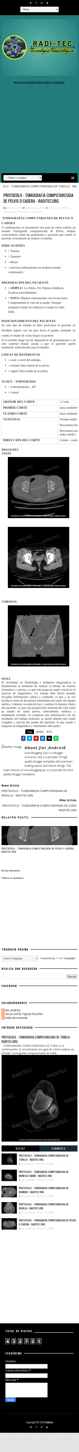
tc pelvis (64, 207)
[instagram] (42, 3)
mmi (51, 207)
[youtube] (47, 3)
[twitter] (31, 3)
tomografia (10, 211)
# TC (49, 731)
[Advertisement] (39, 130)
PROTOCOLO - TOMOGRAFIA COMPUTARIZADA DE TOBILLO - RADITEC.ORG (37, 1039)
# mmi (39, 731)
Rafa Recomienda (16, 1018)
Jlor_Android (12, 1010)
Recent (20, 1148)
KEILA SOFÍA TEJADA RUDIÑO (24, 1014)
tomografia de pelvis (30, 211)
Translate (69, 958)
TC (56, 207)
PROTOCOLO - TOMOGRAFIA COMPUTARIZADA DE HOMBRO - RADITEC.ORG (44, 1190)
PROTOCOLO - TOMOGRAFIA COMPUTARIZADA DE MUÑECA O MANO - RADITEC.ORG (44, 1174)
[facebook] (36, 3)
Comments (58, 1148)
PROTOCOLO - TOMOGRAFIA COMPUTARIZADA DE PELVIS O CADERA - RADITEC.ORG (39, 850)
